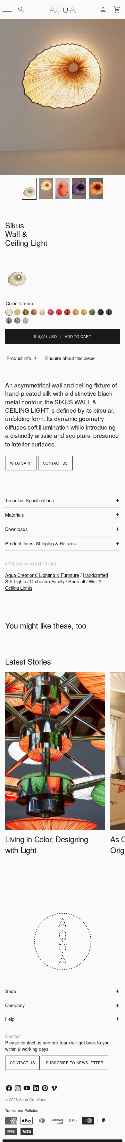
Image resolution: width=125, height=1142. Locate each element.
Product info (18, 358)
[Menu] (7, 9)
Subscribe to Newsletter (75, 1062)
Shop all (76, 581)
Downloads (16, 529)
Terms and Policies (21, 1110)
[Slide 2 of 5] (46, 188)
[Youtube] (27, 1088)
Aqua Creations (32, 1099)
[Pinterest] (45, 1088)
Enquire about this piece (70, 358)
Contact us (55, 463)
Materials (14, 514)
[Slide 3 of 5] (62, 188)
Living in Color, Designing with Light (46, 844)
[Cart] (117, 10)
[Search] (21, 10)
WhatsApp (21, 463)
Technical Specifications (29, 500)
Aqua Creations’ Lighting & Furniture (42, 574)
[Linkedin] (36, 1088)
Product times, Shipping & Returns (40, 543)
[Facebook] (9, 1088)
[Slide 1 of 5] (29, 188)
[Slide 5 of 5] (96, 188)
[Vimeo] (54, 1088)
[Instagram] (18, 1088)
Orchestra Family (47, 581)
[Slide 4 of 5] (79, 188)
